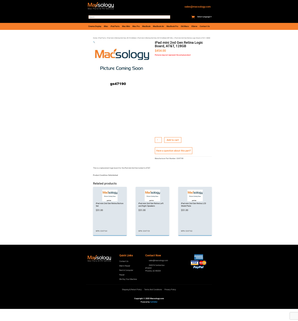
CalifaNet (153, 302)
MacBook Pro (172, 26)
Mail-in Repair (124, 266)
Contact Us (205, 26)
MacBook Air (158, 26)
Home (95, 38)
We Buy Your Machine (128, 279)
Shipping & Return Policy (132, 290)
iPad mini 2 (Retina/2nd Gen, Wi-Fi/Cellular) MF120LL (155, 38)
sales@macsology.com (198, 6)
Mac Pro (136, 26)
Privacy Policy (170, 290)
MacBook (146, 26)
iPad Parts (115, 26)
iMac (106, 26)
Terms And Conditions (153, 290)
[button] (94, 42)
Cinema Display (94, 26)
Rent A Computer (126, 270)
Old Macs (185, 26)
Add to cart (173, 140)
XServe (194, 26)
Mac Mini (126, 26)
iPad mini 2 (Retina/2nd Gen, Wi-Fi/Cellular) (121, 38)
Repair (122, 275)
